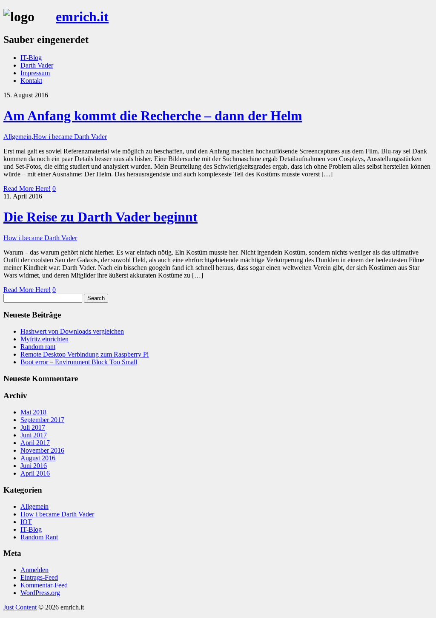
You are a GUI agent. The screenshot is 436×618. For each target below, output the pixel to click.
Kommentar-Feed (44, 585)
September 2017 (42, 419)
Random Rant (39, 537)
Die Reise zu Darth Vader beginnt (100, 216)
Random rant (37, 346)
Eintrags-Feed (39, 577)
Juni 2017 (33, 435)
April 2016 (35, 473)
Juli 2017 (32, 427)
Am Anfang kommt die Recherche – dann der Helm (152, 115)
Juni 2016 (33, 465)
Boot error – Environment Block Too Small (78, 362)
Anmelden (34, 569)
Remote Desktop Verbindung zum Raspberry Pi (84, 354)
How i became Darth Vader (70, 136)
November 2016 (42, 450)
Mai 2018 (33, 412)
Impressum (35, 73)
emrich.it (82, 16)
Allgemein (17, 136)
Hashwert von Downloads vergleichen (72, 331)
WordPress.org (40, 592)
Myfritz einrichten (44, 339)
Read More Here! (27, 188)
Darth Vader (36, 65)
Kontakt (31, 80)
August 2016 (37, 458)
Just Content (20, 607)
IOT (26, 521)
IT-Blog (31, 57)
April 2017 (35, 442)
